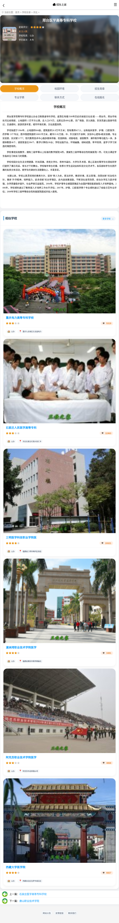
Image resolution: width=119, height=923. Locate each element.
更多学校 (107, 219)
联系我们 (72, 913)
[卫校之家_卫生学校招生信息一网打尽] (59, 5)
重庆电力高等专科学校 (20, 317)
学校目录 (26, 12)
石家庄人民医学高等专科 (21, 427)
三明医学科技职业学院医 (21, 537)
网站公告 (47, 913)
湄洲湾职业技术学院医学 (21, 647)
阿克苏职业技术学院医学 (21, 757)
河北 (35, 12)
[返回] (3, 5)
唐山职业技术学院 (29, 901)
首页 (17, 12)
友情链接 (59, 913)
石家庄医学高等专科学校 (33, 894)
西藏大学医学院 (15, 867)
